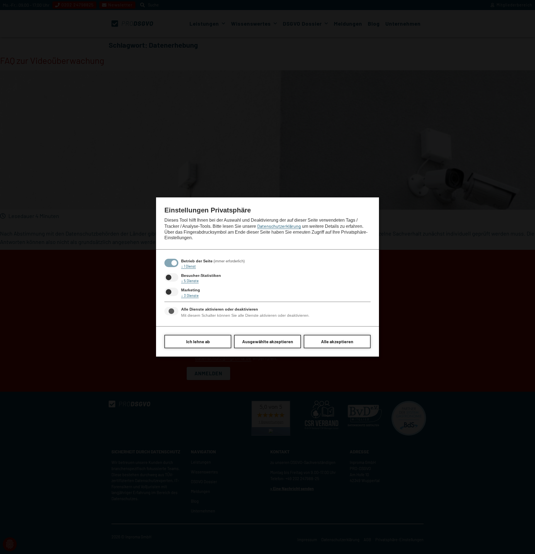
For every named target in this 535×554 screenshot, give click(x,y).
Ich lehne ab (198, 341)
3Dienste (190, 295)
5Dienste (190, 281)
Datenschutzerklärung (279, 226)
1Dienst (188, 266)
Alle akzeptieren (337, 341)
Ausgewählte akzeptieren (267, 341)
